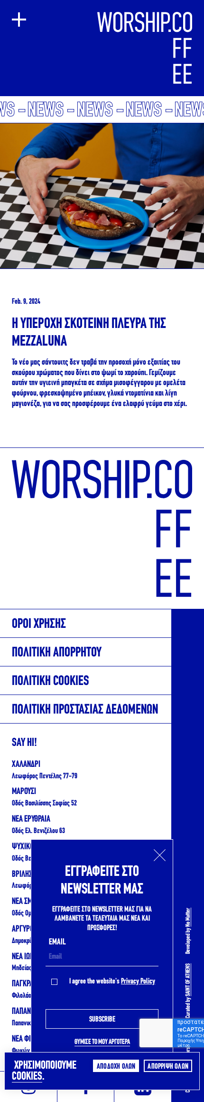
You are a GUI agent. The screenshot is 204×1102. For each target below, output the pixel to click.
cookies (27, 1076)
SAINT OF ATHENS (188, 979)
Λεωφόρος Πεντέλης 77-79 (44, 776)
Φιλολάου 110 (28, 996)
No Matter (188, 917)
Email (57, 942)
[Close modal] (160, 855)
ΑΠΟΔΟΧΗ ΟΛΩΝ (116, 1067)
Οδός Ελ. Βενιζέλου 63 (38, 831)
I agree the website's (112, 981)
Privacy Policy (138, 981)
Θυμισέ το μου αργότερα (102, 1042)
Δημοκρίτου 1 (27, 941)
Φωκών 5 (23, 1051)
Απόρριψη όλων (168, 1067)
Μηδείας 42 (25, 968)
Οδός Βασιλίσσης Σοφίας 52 (44, 803)
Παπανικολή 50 (29, 1023)
